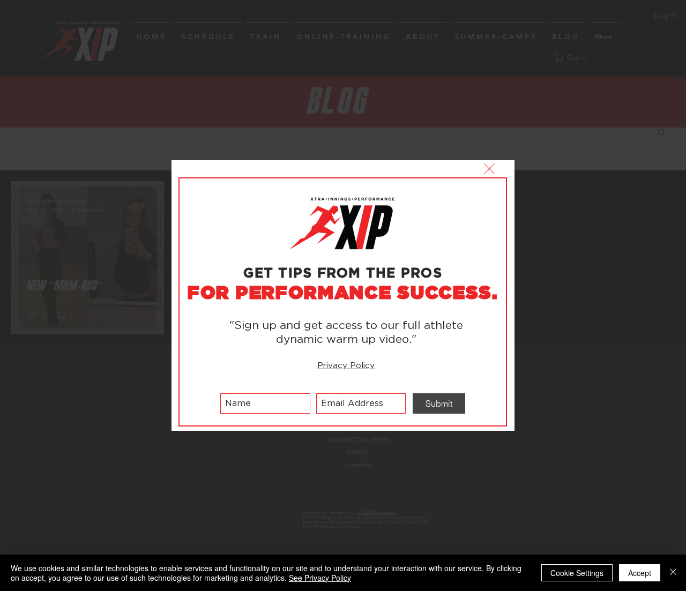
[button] (489, 168)
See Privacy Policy (320, 577)
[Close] (673, 572)
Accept (639, 572)
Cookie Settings (576, 572)
